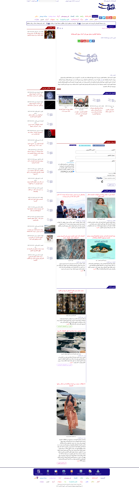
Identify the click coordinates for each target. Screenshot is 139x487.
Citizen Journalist (81, 473)
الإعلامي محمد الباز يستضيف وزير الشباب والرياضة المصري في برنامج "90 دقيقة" (35, 172)
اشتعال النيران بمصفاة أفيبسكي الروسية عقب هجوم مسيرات (101, 23)
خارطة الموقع (98, 473)
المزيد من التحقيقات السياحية (64, 326)
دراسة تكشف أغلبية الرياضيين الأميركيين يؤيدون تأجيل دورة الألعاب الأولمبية (35, 258)
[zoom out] (62, 28)
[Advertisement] (62, 7)
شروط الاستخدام (70, 162)
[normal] (60, 28)
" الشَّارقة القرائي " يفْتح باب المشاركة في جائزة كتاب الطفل (81, 113)
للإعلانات (64, 473)
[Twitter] (85, 146)
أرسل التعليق (111, 184)
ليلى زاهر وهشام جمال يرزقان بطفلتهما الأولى (39, 23)
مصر (102, 79)
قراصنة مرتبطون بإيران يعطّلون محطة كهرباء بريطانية (69, 23)
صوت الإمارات (34, 1)
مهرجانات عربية (106, 28)
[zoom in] (58, 28)
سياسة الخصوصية (39, 473)
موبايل (48, 473)
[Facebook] (99, 146)
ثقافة (113, 28)
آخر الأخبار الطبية (62, 463)
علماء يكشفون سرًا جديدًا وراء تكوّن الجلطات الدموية (71, 331)
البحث (57, 1)
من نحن (90, 473)
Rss (72, 473)
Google (28, 1)
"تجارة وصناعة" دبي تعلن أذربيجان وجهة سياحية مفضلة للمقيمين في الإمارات (35, 153)
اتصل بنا (56, 473)
